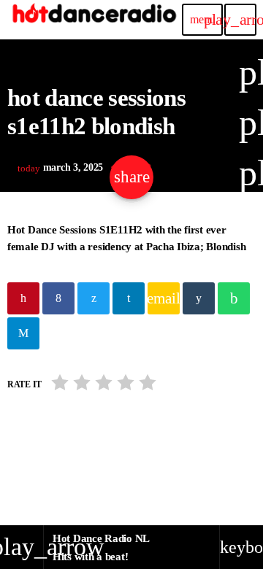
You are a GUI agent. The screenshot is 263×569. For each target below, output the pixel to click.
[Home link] (93, 19)
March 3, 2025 (62, 168)
